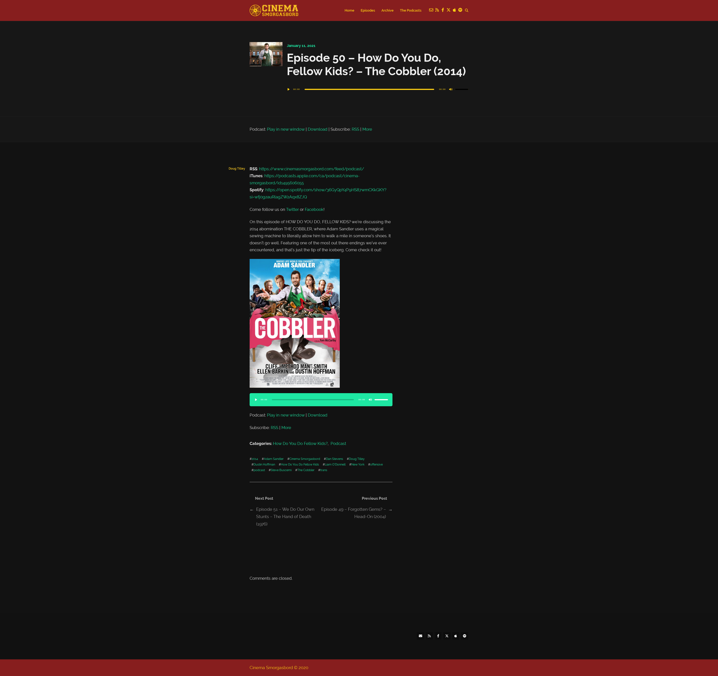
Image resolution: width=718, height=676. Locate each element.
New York (357, 464)
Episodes (368, 10)
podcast (259, 470)
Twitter (292, 209)
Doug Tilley (357, 459)
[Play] (289, 89)
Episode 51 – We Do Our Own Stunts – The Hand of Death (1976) (285, 517)
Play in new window (286, 129)
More (367, 129)
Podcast (338, 443)
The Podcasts (410, 10)
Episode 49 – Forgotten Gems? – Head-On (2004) (353, 513)
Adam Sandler (274, 459)
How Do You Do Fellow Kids (300, 464)
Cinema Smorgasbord (304, 459)
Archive (387, 10)
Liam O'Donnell (335, 464)
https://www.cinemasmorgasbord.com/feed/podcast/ (311, 168)
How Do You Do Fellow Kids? (300, 443)
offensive (376, 464)
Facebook (314, 209)
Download (317, 129)
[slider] (461, 89)
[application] (377, 89)
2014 (255, 459)
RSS (355, 129)
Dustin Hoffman (264, 464)
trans (323, 470)
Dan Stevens (334, 459)
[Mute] (451, 89)
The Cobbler (305, 470)
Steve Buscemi (281, 470)
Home (349, 10)
